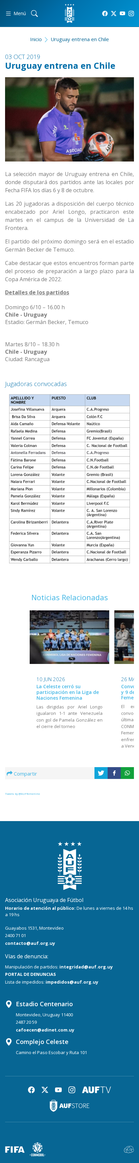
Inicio (36, 39)
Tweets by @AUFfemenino (22, 793)
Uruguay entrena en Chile (80, 39)
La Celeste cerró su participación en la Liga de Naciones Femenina (67, 692)
